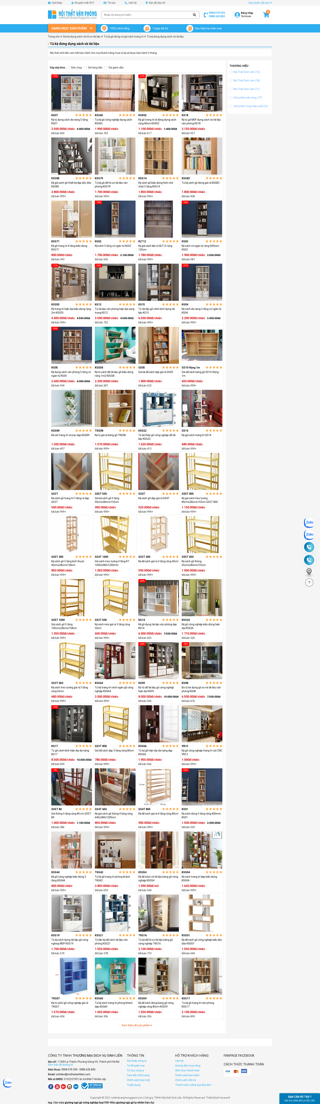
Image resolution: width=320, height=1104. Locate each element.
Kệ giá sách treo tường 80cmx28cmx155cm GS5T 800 (200, 500)
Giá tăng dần (95, 67)
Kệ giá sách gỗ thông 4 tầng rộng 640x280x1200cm (114, 815)
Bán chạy (76, 67)
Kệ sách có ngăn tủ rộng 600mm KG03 (200, 247)
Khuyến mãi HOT (84, 2)
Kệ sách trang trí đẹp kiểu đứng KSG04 (199, 878)
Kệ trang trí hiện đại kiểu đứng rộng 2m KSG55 (71, 310)
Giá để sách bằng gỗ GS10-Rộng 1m (200, 374)
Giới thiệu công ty (136, 1060)
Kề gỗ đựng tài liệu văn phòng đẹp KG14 (157, 626)
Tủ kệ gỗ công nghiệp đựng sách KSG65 (113, 121)
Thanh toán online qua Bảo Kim (193, 1084)
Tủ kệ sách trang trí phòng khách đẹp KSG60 (114, 1004)
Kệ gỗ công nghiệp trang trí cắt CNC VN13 (202, 752)
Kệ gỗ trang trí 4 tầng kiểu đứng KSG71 (69, 247)
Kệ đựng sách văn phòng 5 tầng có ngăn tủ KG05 (71, 374)
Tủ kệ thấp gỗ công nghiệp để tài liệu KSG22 (157, 437)
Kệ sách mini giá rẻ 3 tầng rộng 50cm (112, 626)
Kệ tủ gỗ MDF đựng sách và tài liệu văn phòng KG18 (201, 121)
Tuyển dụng (133, 1084)
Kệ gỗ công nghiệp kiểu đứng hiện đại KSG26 (201, 626)
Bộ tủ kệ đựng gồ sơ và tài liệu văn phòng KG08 (201, 689)
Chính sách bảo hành (187, 1075)
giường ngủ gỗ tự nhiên (130, 1102)
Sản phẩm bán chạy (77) (247, 97)
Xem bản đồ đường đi (60, 1064)
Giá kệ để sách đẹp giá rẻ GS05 (155, 372)
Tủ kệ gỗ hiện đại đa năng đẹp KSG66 (155, 752)
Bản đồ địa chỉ (156, 2)
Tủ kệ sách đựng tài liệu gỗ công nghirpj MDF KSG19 (69, 941)
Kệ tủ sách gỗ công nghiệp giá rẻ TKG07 (69, 1004)
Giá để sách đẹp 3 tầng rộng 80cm (114, 750)
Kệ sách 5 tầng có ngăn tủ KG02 (113, 245)
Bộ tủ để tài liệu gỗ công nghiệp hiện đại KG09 (156, 689)
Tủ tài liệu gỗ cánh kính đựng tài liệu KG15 (156, 310)
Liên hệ (132, 2)
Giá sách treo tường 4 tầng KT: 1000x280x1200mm (112, 563)
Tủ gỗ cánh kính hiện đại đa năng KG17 (70, 752)
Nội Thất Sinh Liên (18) (246, 80)
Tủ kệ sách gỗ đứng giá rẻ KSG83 (200, 182)
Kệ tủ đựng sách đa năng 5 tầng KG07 (69, 121)
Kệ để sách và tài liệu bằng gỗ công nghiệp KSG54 (158, 878)
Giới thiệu (56, 2)
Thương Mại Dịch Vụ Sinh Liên (97, 1055)
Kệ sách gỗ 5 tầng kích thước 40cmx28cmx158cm (67, 563)
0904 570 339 (217, 12)
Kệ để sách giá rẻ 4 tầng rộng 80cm (158, 813)
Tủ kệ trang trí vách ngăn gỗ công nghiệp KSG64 (114, 689)
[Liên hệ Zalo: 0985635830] (311, 535)
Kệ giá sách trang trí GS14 (196, 435)
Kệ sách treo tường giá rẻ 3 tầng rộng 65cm (69, 689)
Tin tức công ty (135, 1070)
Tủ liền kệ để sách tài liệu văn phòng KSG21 (111, 941)
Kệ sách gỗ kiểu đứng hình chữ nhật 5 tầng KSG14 (155, 184)
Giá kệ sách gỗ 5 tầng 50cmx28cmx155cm (107, 500)
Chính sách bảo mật (138, 1080)
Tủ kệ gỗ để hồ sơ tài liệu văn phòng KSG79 (111, 184)
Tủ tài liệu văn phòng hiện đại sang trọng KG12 (114, 310)
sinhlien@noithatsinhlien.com (73, 1074)
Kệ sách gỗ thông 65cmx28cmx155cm (194, 563)
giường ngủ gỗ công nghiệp (82, 1102)
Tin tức (111, 2)
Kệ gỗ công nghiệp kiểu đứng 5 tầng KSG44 (68, 878)
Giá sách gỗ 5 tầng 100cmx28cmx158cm (64, 626)
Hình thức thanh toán (187, 1070)
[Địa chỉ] (310, 572)
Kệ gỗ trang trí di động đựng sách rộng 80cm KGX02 (157, 121)
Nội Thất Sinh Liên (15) (246, 72)
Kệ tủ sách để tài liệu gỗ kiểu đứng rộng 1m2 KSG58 (114, 374)
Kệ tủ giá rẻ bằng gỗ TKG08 (110, 435)
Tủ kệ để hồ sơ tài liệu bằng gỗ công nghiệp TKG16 (155, 941)
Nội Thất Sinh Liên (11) (246, 89)
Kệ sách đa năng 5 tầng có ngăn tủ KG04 (201, 310)
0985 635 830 (217, 16)
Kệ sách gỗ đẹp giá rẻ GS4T (153, 498)
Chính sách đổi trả (185, 1080)
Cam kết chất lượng (138, 1075)
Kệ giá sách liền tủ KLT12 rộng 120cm (155, 247)
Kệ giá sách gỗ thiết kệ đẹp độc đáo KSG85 (71, 184)
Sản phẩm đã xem (259, 2)
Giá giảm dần (116, 67)
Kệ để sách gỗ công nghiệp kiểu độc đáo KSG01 (202, 941)
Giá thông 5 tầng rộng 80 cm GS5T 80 (71, 815)
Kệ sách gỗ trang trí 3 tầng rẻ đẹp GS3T (70, 500)
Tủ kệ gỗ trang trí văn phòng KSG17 (198, 1004)
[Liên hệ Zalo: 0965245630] (311, 522)
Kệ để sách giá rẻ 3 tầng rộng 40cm (158, 561)
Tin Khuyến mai (136, 1065)
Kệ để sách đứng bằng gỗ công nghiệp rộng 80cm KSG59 (156, 1004)
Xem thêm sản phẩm (136, 1025)
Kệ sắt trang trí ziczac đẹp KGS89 (70, 435)
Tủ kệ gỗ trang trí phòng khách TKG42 (112, 878)
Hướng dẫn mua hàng (187, 1065)
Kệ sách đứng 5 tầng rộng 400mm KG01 (201, 815)
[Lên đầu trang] (309, 582)
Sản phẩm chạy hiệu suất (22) (250, 106)
